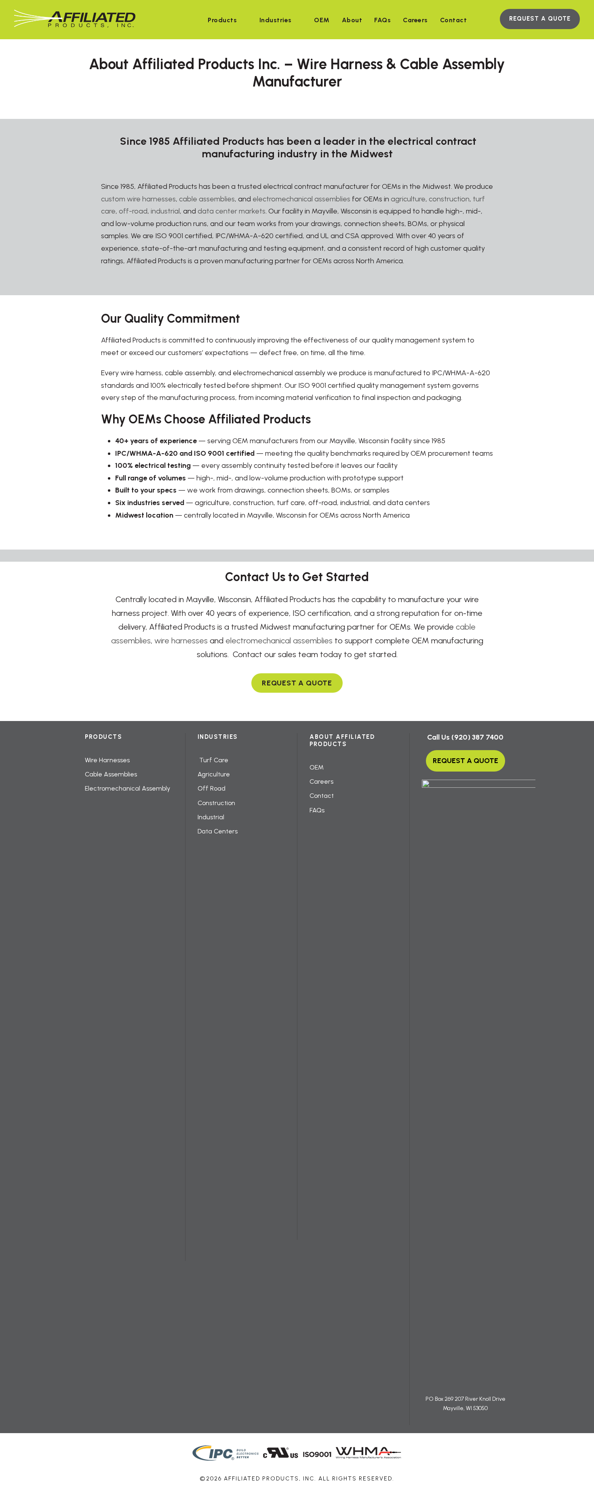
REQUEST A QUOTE (540, 18)
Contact (453, 20)
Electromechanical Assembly (127, 788)
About (352, 20)
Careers (415, 20)
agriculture (408, 199)
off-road (133, 211)
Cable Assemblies (111, 774)
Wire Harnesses (107, 760)
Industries (275, 20)
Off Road (211, 788)
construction (449, 199)
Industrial (211, 817)
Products (222, 20)
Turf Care (213, 760)
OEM (322, 20)
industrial (165, 211)
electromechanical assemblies (301, 199)
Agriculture (214, 774)
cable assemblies (207, 199)
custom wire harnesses (138, 199)
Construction (216, 803)
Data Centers (218, 831)
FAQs (382, 20)
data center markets (231, 211)
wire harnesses (181, 640)
